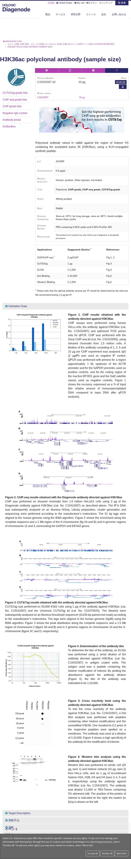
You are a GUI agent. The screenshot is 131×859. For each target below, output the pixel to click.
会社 (103, 14)
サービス (60, 14)
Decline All (107, 853)
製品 (47, 14)
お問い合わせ (119, 14)
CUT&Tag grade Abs (15, 92)
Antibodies (9, 126)
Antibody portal (12, 119)
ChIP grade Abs (12, 106)
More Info (121, 853)
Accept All (93, 853)
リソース (91, 14)
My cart (80, 3)
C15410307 (42, 97)
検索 (123, 2)
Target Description (19, 813)
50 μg (82, 97)
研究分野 (76, 14)
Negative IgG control (15, 113)
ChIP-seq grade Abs (15, 99)
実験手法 (13, 820)
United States (65, 3)
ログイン (92, 3)
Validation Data (17, 306)
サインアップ (105, 3)
